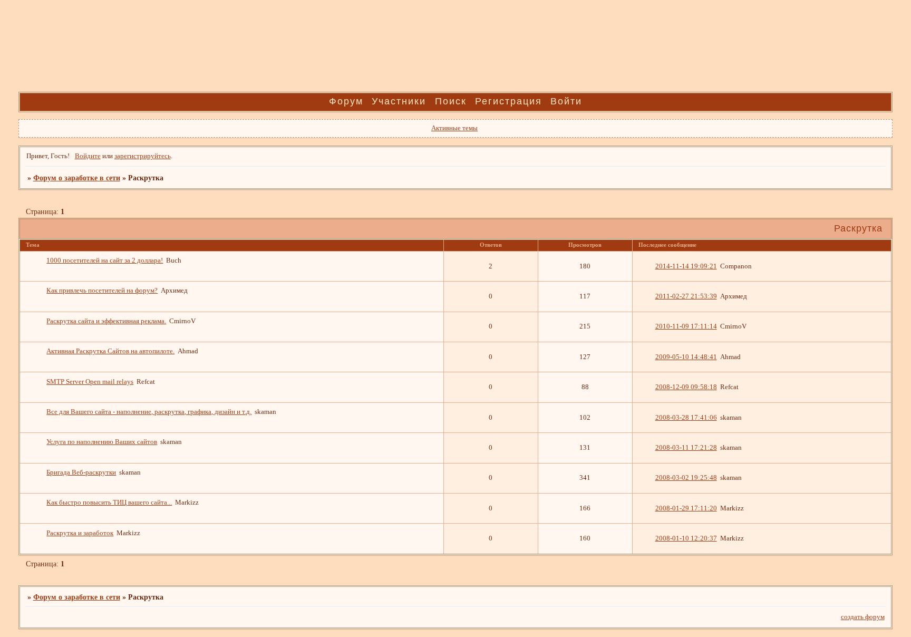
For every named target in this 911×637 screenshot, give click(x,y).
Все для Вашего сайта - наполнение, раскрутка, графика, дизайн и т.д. (148, 412)
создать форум (863, 617)
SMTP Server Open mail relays (89, 381)
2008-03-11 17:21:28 (686, 447)
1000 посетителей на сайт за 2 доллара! (104, 260)
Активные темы (454, 128)
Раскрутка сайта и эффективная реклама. (106, 321)
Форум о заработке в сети (76, 177)
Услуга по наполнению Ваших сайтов (101, 442)
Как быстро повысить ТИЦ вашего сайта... (109, 502)
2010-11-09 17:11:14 (686, 326)
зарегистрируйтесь (142, 156)
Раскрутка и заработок (79, 533)
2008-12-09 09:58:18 (686, 387)
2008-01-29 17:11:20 (686, 508)
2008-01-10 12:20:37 (686, 538)
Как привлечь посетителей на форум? (102, 290)
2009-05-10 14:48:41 (686, 357)
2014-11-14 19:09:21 (686, 266)
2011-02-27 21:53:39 (686, 296)
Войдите (88, 156)
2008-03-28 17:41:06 (686, 417)
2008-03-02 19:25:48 (686, 477)
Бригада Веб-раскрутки (81, 472)
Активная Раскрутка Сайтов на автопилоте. (110, 351)
